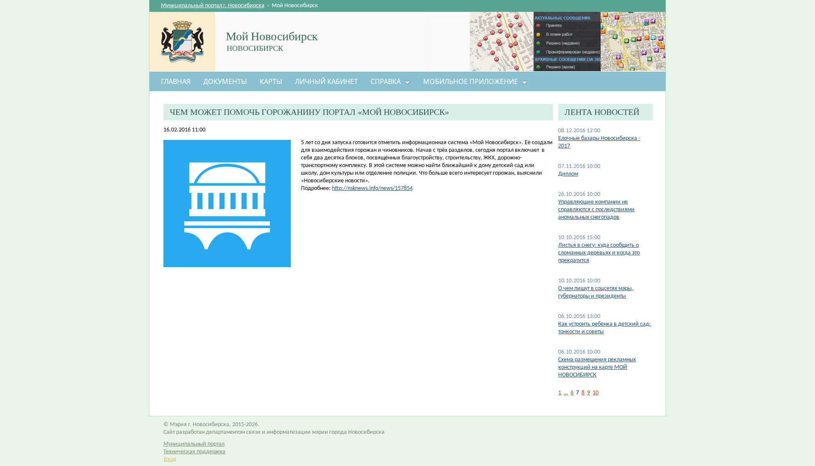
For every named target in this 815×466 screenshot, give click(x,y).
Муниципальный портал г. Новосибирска (212, 6)
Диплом (568, 174)
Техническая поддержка (194, 452)
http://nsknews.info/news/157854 (372, 188)
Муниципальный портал (194, 444)
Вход (170, 459)
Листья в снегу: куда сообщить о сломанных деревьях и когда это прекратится (599, 253)
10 (596, 393)
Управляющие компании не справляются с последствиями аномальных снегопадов (596, 209)
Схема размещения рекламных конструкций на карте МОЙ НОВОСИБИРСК (597, 367)
